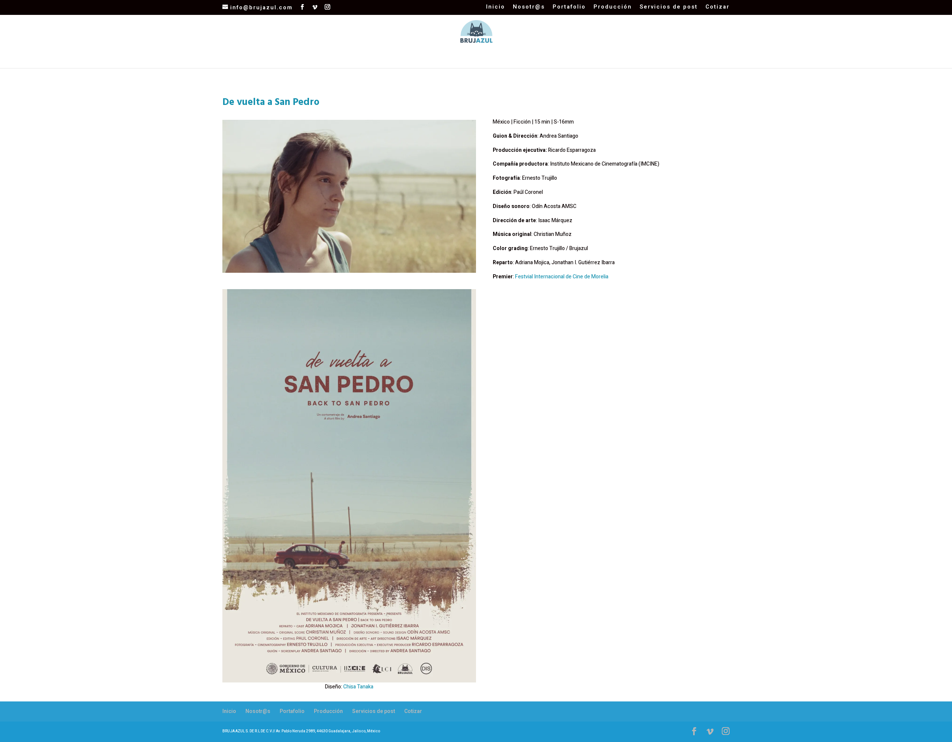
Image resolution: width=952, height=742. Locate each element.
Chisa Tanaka (358, 687)
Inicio (495, 7)
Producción (613, 7)
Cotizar (717, 7)
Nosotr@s (529, 7)
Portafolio (569, 7)
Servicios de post (669, 7)
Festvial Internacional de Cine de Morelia (561, 277)
